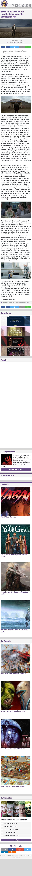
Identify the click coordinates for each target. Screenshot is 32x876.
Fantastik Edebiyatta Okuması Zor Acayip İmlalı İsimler (15, 593)
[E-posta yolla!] (22, 47)
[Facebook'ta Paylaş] (5, 47)
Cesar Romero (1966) (10, 823)
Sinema (11, 42)
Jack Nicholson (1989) (11, 829)
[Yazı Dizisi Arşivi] (26, 5)
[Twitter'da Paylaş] (14, 47)
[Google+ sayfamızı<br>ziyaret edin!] (20, 849)
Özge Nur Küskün (16, 40)
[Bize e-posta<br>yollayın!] (4, 849)
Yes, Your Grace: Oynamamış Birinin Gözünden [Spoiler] (14, 555)
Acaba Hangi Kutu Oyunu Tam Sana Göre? (13, 786)
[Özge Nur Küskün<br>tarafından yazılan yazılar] (6, 455)
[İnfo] (30, 5)
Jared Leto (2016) (9, 832)
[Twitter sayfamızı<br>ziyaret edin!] (27, 849)
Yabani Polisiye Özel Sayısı (8, 517)
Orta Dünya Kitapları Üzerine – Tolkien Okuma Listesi (14, 630)
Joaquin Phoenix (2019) (11, 835)
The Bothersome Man (22, 302)
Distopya (5, 302)
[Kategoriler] (20, 5)
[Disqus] (16, 383)
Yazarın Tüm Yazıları (16, 469)
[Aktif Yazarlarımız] (23, 5)
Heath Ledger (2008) (10, 826)
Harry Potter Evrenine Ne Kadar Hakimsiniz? (14, 674)
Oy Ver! (16, 840)
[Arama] (13, 5)
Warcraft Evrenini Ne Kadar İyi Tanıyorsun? (13, 711)
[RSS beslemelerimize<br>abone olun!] (12, 852)
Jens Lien (12, 302)
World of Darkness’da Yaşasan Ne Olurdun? (13, 749)
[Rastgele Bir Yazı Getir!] (16, 5)
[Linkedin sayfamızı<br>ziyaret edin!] (4, 852)
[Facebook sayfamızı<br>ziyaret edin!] (12, 849)
